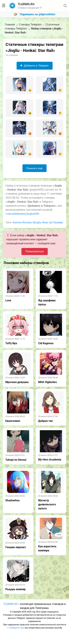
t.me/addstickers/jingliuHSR (22, 213)
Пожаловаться (34, 251)
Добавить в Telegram (36, 65)
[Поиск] (65, 6)
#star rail (47, 222)
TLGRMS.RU (10, 604)
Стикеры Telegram (30, 24)
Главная (10, 24)
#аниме (58, 222)
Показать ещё (34, 168)
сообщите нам (16, 627)
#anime (16, 222)
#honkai (27, 222)
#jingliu (36, 222)
